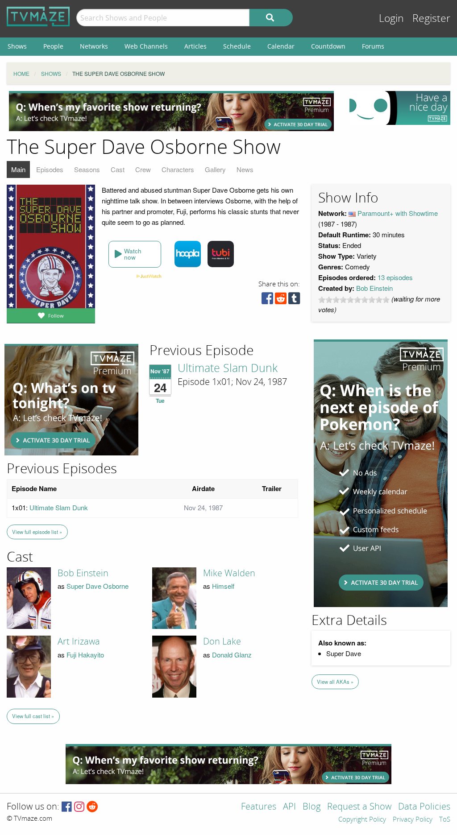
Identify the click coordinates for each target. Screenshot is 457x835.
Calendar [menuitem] (281, 46)
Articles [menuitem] (195, 46)
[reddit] (281, 300)
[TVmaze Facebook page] (67, 807)
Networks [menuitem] (94, 46)
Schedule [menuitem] (237, 46)
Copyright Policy (362, 819)
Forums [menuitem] (373, 46)
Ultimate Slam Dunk (228, 368)
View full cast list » (33, 715)
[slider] (354, 299)
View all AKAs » (335, 681)
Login (391, 18)
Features (258, 807)
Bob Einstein (374, 288)
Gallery (215, 169)
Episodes (49, 169)
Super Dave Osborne (97, 586)
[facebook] (267, 300)
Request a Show (359, 807)
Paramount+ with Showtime (397, 213)
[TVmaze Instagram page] (79, 807)
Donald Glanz (232, 654)
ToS (444, 819)
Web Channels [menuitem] (146, 46)
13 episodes (395, 277)
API (289, 807)
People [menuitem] (53, 46)
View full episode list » (37, 531)
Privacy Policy (412, 819)
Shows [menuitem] (17, 46)
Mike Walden (229, 573)
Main (18, 169)
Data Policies (424, 807)
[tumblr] (294, 300)
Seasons (87, 169)
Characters (178, 169)
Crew (143, 169)
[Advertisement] (171, 111)
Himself (223, 586)
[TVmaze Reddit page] (92, 807)
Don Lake (222, 641)
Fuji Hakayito (85, 654)
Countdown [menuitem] (328, 46)
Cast (118, 169)
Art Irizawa (79, 641)
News (245, 169)
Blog (311, 807)
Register (431, 18)
